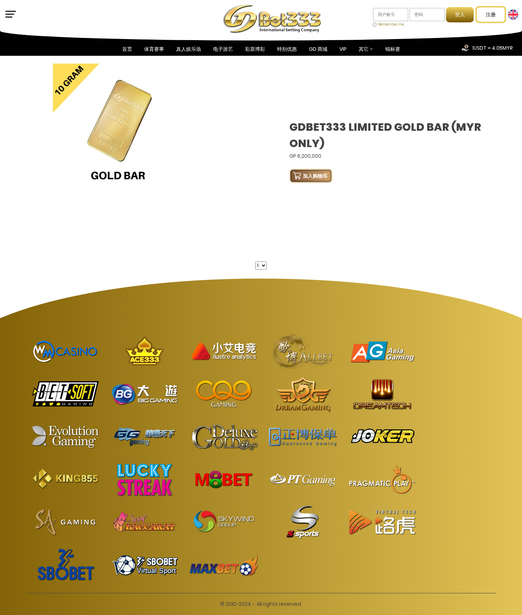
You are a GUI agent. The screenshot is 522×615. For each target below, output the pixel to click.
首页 (127, 49)
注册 (491, 14)
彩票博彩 (255, 49)
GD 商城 (318, 49)
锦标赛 (392, 49)
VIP (343, 49)
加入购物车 (315, 175)
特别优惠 (287, 49)
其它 (364, 49)
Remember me (391, 24)
